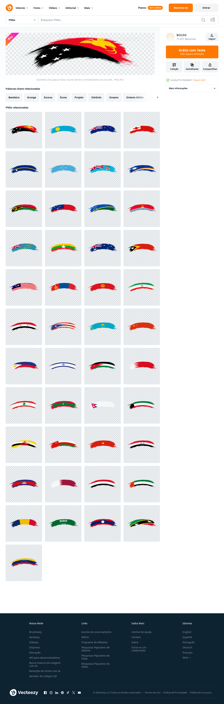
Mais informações (178, 88)
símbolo (96, 97)
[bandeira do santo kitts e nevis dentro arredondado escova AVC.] (142, 523)
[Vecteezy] (9, 7)
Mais (87, 8)
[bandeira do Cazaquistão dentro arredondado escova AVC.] (102, 326)
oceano (113, 97)
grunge (31, 97)
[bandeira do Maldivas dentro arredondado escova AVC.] (63, 405)
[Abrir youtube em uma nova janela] (79, 692)
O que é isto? (199, 80)
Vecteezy (34, 637)
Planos (142, 7)
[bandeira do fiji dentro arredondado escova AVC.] (102, 169)
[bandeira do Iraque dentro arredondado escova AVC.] (142, 445)
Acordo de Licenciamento (96, 632)
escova (48, 97)
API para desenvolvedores (44, 657)
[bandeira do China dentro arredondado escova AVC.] (142, 326)
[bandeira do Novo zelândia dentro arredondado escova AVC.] (102, 130)
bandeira (13, 97)
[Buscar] (203, 20)
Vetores (20, 8)
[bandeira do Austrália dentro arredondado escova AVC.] (102, 248)
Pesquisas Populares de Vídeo (95, 665)
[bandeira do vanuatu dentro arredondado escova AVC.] (24, 208)
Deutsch (187, 647)
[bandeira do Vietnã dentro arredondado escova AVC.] (102, 445)
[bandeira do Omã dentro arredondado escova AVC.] (63, 445)
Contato (136, 637)
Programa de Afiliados (94, 642)
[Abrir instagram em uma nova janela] (51, 692)
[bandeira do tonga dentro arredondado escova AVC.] (142, 130)
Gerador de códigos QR (43, 676)
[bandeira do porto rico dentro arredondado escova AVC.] (63, 326)
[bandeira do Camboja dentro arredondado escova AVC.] (24, 484)
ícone (63, 97)
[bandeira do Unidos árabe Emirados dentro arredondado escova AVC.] (142, 484)
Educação (35, 652)
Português (189, 642)
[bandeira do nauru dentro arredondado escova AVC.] (24, 169)
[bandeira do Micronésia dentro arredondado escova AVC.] (63, 169)
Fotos (36, 8)
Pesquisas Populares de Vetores (95, 649)
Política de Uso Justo (201, 692)
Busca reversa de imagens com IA (45, 664)
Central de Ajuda (141, 632)
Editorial (71, 8)
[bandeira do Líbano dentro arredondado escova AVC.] (24, 405)
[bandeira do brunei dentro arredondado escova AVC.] (24, 445)
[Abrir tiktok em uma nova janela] (68, 692)
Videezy (33, 642)
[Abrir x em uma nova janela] (73, 692)
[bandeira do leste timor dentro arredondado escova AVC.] (142, 248)
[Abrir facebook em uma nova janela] (45, 692)
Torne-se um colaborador (138, 649)
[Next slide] (154, 97)
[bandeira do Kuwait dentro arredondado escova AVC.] (142, 405)
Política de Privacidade (175, 692)
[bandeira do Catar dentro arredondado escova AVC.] (63, 484)
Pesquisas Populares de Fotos (95, 657)
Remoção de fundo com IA (44, 671)
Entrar (206, 7)
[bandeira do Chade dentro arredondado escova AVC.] (24, 523)
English (187, 632)
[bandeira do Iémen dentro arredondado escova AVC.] (102, 484)
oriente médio (135, 97)
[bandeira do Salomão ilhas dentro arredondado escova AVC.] (102, 208)
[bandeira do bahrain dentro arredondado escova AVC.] (142, 366)
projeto (79, 97)
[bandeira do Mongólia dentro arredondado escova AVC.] (63, 287)
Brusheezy (35, 632)
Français (187, 652)
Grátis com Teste (192, 52)
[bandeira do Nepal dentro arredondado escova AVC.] (102, 405)
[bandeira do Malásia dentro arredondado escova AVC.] (24, 287)
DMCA (85, 637)
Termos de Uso (152, 692)
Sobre (134, 642)
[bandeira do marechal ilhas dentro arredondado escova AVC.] (142, 169)
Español (187, 637)
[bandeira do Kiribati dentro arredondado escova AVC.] (142, 208)
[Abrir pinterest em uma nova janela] (62, 692)
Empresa (34, 647)
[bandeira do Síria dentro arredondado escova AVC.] (24, 326)
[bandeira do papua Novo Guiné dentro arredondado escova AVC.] (24, 130)
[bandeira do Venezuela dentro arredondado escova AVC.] (24, 563)
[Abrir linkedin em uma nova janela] (56, 692)
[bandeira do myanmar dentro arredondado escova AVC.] (63, 248)
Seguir (212, 38)
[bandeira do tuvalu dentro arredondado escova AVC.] (24, 248)
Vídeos (53, 8)
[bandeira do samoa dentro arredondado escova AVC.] (63, 208)
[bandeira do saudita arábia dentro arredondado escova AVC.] (63, 523)
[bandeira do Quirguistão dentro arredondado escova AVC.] (102, 287)
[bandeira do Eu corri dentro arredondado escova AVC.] (142, 287)
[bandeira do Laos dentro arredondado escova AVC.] (102, 523)
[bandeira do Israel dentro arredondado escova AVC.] (63, 366)
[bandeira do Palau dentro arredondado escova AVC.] (63, 130)
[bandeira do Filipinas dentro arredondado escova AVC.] (24, 366)
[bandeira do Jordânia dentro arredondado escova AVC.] (102, 366)
